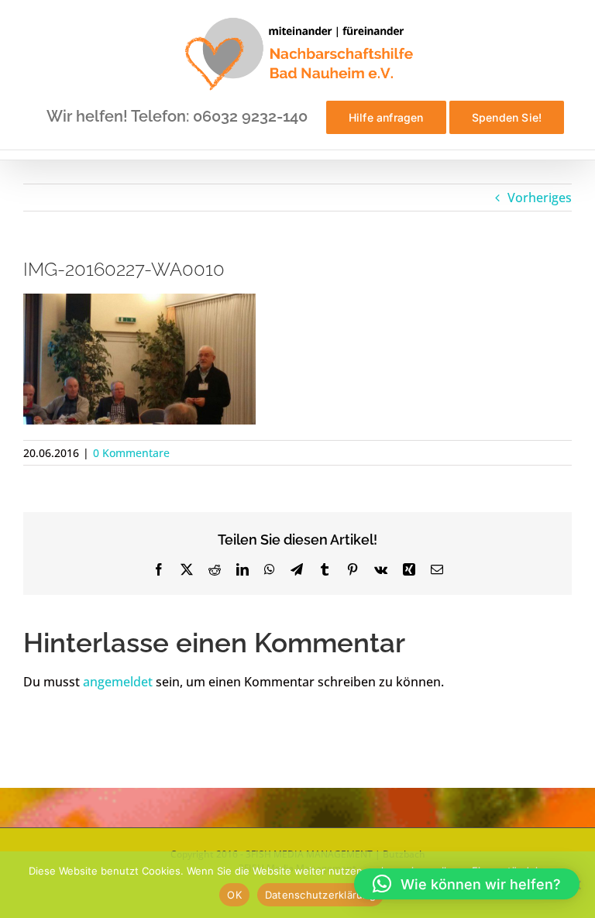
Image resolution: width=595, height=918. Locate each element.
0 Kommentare (131, 452)
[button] (467, 883)
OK (234, 895)
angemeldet (118, 681)
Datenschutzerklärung (320, 895)
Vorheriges (539, 197)
